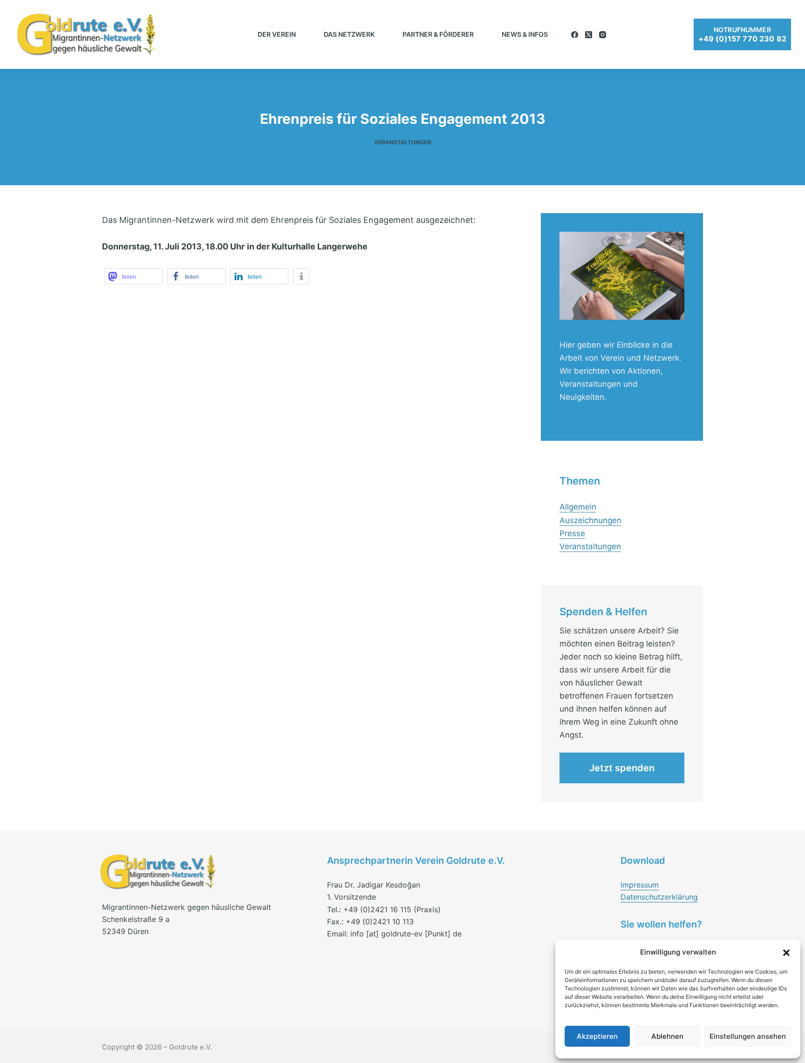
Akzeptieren (597, 1036)
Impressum (640, 884)
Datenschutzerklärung (659, 897)
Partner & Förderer (438, 34)
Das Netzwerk (349, 34)
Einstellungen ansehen (747, 1036)
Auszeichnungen (590, 520)
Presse (572, 533)
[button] (786, 952)
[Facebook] (574, 34)
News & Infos (525, 34)
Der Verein (277, 34)
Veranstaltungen (402, 142)
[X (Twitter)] (588, 34)
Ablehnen (667, 1036)
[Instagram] (602, 34)
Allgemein (577, 506)
